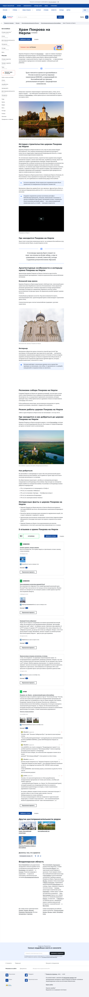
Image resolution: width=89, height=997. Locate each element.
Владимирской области (32, 877)
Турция (26, 910)
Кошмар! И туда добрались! (28, 621)
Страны (15, 10)
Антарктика (22, 914)
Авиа (27, 5)
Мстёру (45, 881)
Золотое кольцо (58, 910)
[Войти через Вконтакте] (86, 17)
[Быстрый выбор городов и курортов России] (9, 10)
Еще (85, 10)
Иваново (60, 898)
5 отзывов (34, 32)
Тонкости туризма (8, 23)
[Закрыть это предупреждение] (58, 2)
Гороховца (46, 891)
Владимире (40, 53)
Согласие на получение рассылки (49, 957)
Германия (22, 912)
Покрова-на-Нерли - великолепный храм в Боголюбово (37, 695)
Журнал (38, 10)
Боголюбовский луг (44, 831)
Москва (49, 912)
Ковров (45, 898)
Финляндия (28, 912)
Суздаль (56, 888)
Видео (3, 105)
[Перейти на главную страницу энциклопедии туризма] (7, 17)
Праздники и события (7, 119)
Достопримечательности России (30, 23)
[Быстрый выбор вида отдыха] (32, 10)
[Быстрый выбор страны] (19, 10)
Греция (21, 910)
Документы (23, 968)
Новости (53, 10)
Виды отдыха (27, 10)
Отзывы (46, 10)
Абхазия (31, 910)
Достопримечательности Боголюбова (51, 23)
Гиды (3, 99)
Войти (82, 17)
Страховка (54, 5)
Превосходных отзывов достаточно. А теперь (33, 656)
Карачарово (56, 865)
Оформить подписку (57, 953)
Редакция (18, 963)
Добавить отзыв (25, 39)
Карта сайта (49, 984)
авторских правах (68, 977)
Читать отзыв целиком (27, 711)
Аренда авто (38, 5)
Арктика (29, 914)
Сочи (44, 914)
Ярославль (46, 905)
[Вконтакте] (35, 856)
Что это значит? (52, 2)
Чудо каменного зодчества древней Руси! (32, 584)
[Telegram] (38, 856)
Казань (45, 912)
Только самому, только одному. (29, 547)
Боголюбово (6, 28)
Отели (19, 5)
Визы (46, 5)
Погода (61, 10)
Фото (3, 52)
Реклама (11, 968)
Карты (68, 10)
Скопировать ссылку (25, 856)
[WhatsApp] (40, 856)
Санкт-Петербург (57, 912)
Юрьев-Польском (49, 882)
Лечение (4, 116)
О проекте (9, 963)
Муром (54, 868)
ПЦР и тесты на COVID (7, 77)
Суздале (21, 872)
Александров (56, 884)
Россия (5, 10)
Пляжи (3, 113)
